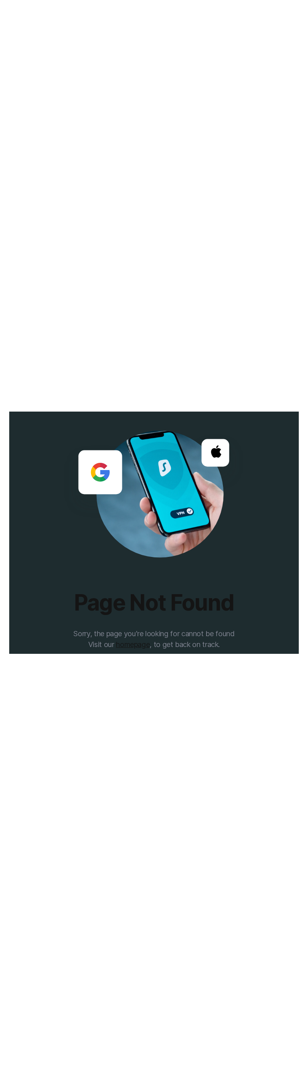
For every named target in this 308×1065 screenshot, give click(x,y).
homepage (133, 644)
